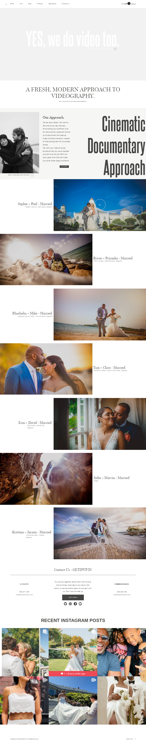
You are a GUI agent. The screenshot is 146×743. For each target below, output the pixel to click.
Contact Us (65, 4)
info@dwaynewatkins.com (121, 595)
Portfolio (40, 4)
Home (12, 4)
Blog (29, 4)
